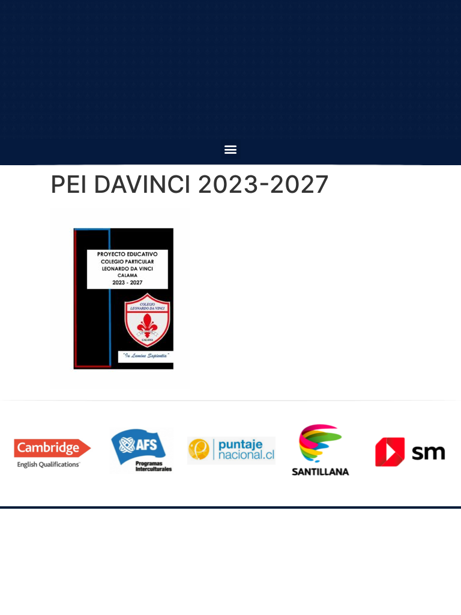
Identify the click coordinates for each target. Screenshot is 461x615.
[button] (231, 149)
